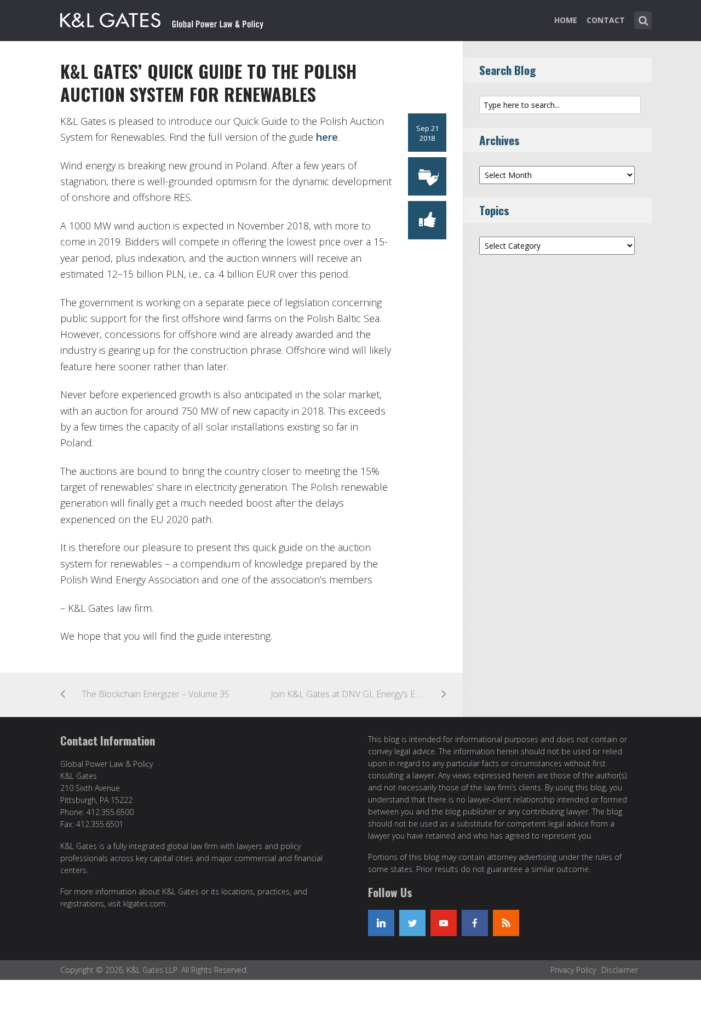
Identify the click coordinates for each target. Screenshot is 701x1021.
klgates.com (144, 903)
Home (565, 20)
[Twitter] (412, 923)
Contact (606, 20)
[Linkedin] (381, 923)
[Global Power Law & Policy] (161, 18)
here (327, 137)
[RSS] (506, 923)
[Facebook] (475, 923)
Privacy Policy (573, 970)
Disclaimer (619, 970)
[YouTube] (443, 923)
